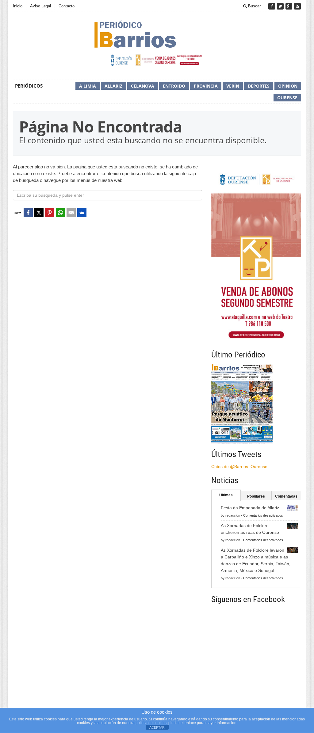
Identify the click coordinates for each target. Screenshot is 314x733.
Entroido (174, 86)
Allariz (113, 86)
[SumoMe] (81, 212)
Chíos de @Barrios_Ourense (239, 466)
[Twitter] (281, 6)
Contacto (67, 6)
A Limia (87, 86)
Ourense (287, 97)
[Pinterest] (49, 212)
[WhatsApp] (60, 212)
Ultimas (226, 495)
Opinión (287, 86)
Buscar (254, 6)
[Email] (71, 212)
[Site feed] (297, 6)
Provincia (206, 86)
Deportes (259, 86)
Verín (232, 86)
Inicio (17, 6)
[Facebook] (272, 6)
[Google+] (289, 6)
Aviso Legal (40, 6)
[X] (39, 212)
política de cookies (151, 723)
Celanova (142, 86)
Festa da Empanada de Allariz (250, 507)
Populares (256, 496)
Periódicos (29, 86)
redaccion (232, 515)
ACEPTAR (157, 727)
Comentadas (286, 496)
